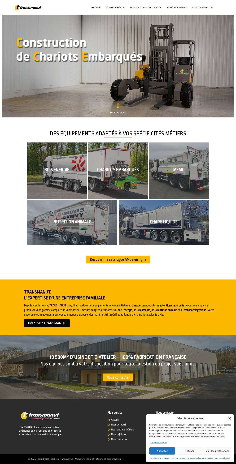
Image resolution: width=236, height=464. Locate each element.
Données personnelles (108, 458)
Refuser (189, 450)
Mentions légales (222, 458)
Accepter (162, 450)
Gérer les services (159, 442)
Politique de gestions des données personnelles (191, 458)
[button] (229, 418)
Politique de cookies (160, 458)
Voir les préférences (217, 450)
